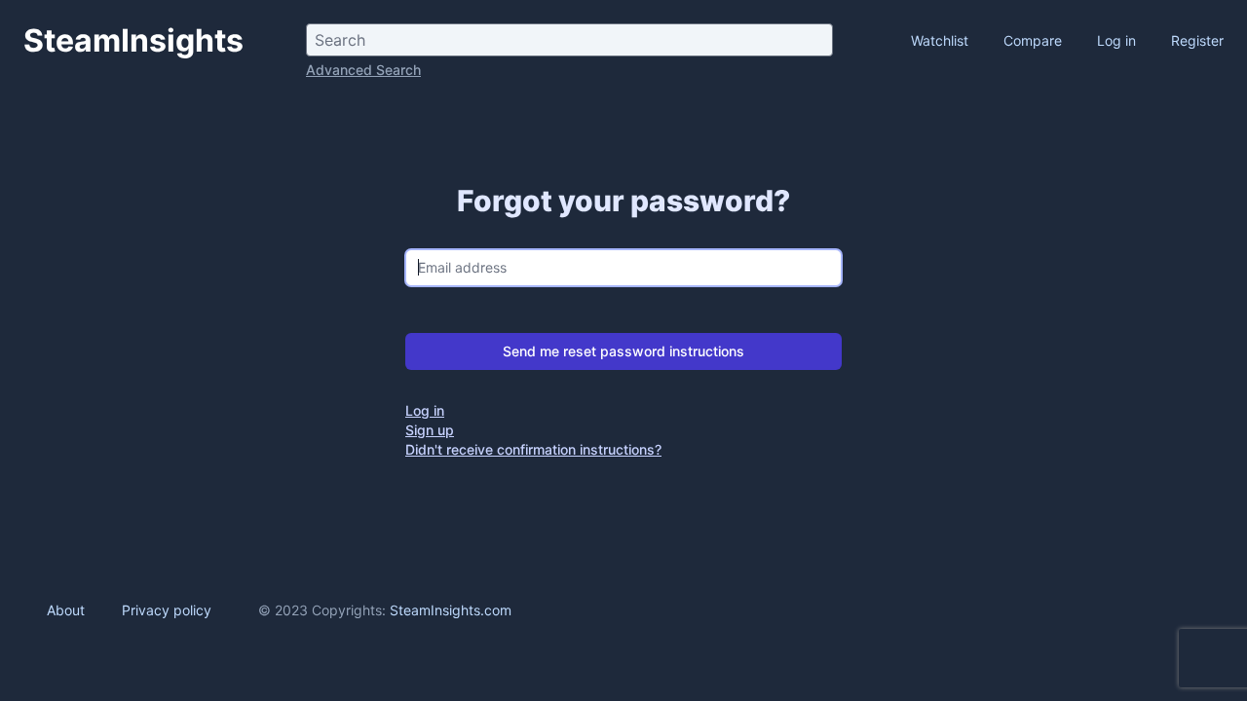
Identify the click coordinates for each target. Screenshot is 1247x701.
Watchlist (941, 40)
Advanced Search (363, 69)
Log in (1116, 40)
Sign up (429, 430)
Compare (1034, 40)
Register (1197, 40)
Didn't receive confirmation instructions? (533, 449)
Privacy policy (166, 610)
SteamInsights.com (450, 610)
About (66, 610)
